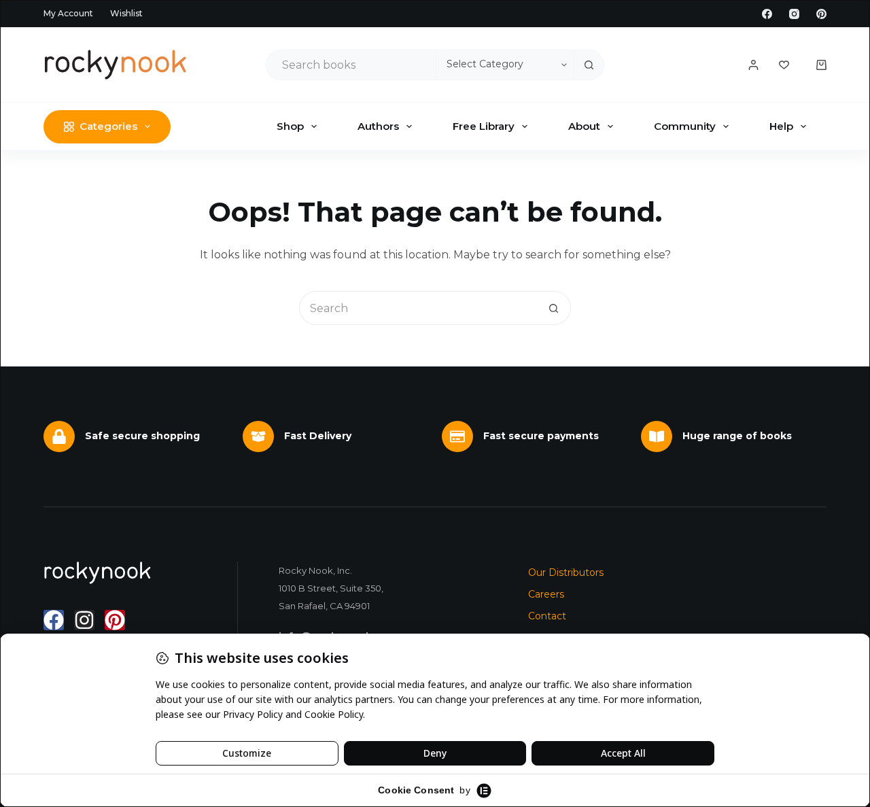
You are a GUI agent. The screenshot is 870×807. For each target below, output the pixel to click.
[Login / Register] (753, 65)
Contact (547, 616)
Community (685, 126)
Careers (546, 594)
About (584, 126)
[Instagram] (794, 14)
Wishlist (126, 13)
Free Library (484, 126)
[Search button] (589, 65)
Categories (108, 126)
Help (781, 126)
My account (68, 13)
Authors (378, 126)
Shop (290, 126)
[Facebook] (767, 14)
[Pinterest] (821, 14)
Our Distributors (566, 572)
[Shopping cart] (821, 65)
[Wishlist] (784, 65)
